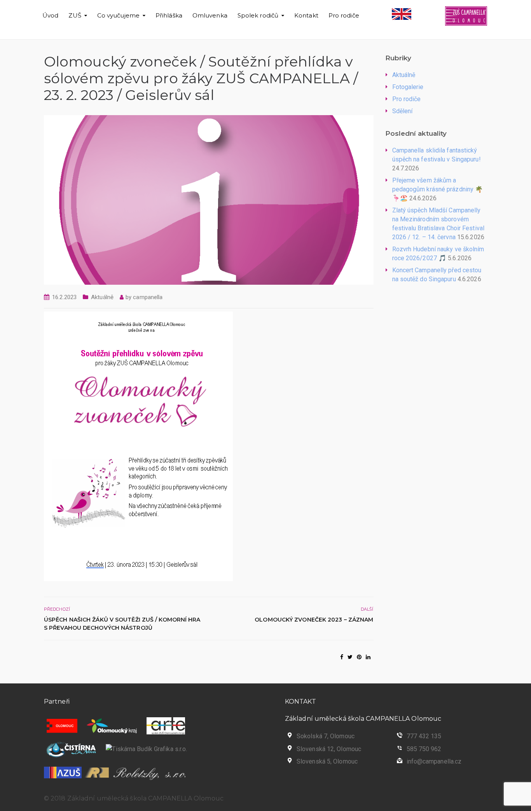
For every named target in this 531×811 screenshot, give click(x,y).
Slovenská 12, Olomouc (329, 749)
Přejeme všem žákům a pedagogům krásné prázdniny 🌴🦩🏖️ (437, 189)
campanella (147, 297)
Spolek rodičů (258, 15)
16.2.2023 (64, 297)
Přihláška (168, 15)
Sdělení (402, 111)
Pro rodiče (343, 15)
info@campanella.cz (434, 761)
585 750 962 (424, 749)
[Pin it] (359, 657)
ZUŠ (74, 15)
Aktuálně (102, 297)
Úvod (50, 15)
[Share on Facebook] (341, 657)
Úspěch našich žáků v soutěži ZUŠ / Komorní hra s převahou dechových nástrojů (122, 623)
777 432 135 (424, 736)
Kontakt (306, 15)
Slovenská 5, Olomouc (327, 761)
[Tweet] (350, 657)
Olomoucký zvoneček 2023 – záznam (314, 619)
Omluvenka (209, 15)
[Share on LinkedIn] (368, 657)
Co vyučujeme (118, 15)
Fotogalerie (408, 87)
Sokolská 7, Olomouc (326, 736)
